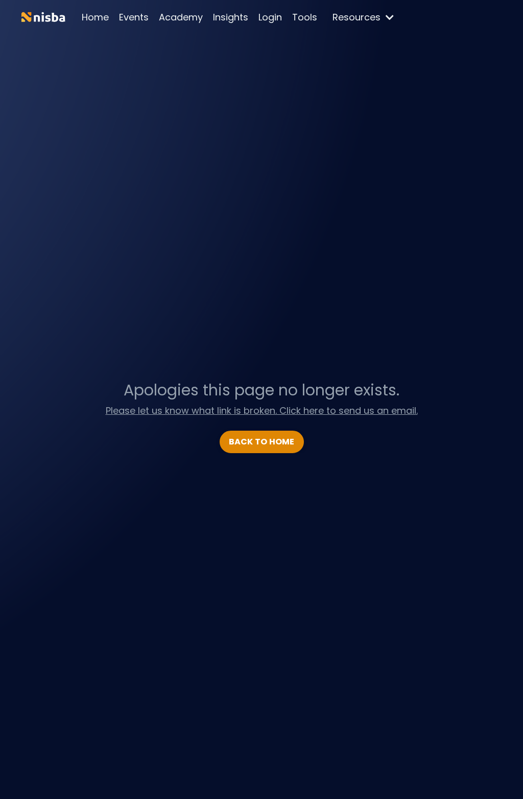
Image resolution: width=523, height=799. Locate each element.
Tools (304, 17)
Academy (181, 17)
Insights (230, 17)
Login (270, 17)
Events (134, 17)
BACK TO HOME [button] (262, 442)
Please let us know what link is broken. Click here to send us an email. (262, 410)
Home (95, 17)
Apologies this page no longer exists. (261, 390)
